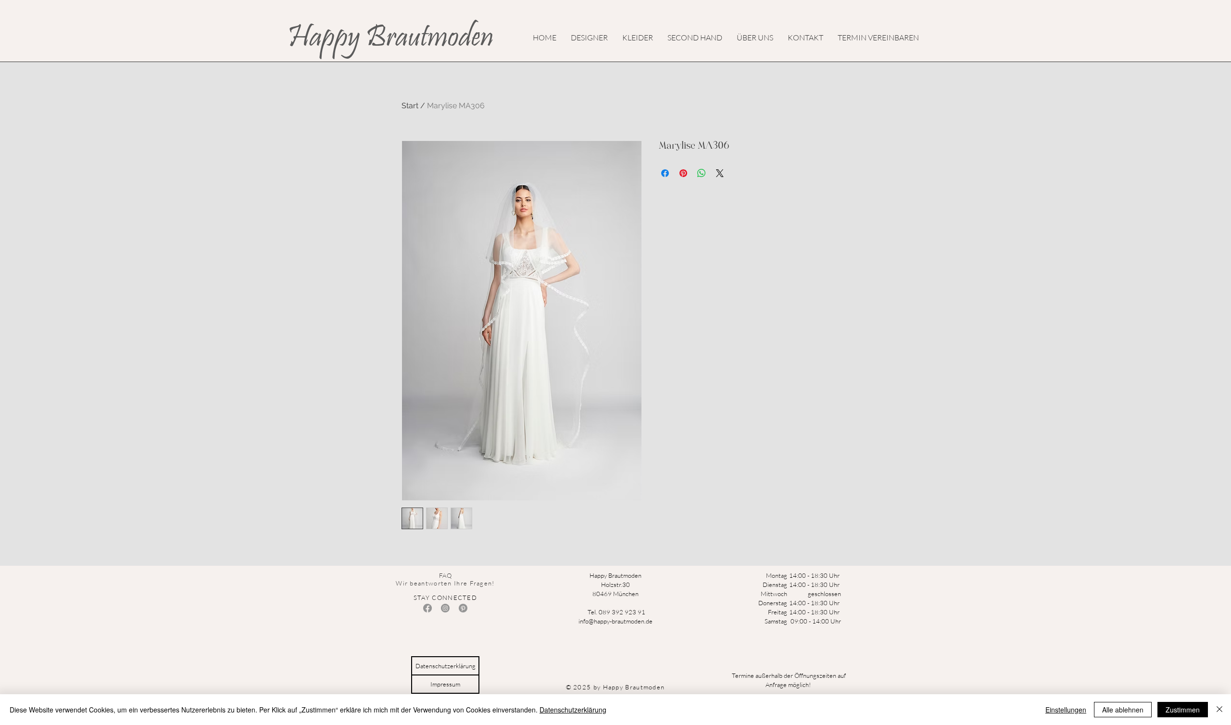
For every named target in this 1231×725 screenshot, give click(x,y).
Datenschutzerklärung (573, 709)
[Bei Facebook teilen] (665, 173)
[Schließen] (1219, 709)
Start (410, 105)
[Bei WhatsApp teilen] (701, 173)
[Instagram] (445, 608)
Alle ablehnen (1122, 709)
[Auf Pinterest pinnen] (683, 173)
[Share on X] (720, 173)
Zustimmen (1183, 709)
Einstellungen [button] (1065, 709)
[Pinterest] (463, 608)
